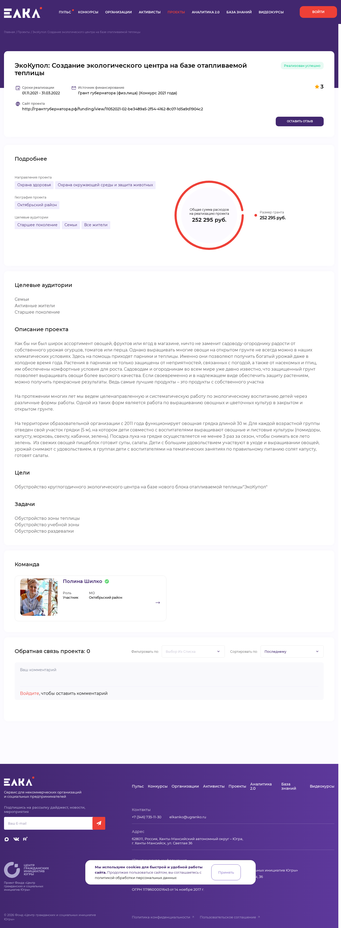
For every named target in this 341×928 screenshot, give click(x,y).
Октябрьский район (37, 204)
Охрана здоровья (34, 185)
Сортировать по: (244, 652)
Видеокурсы (271, 12)
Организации (118, 12)
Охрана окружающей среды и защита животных (105, 185)
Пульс (65, 12)
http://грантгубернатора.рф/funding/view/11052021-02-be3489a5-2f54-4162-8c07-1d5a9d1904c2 (112, 109)
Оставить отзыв (300, 121)
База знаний (239, 12)
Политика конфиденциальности (161, 917)
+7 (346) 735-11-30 (146, 817)
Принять (226, 872)
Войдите (29, 693)
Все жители (96, 224)
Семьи (70, 224)
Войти (318, 12)
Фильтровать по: (145, 652)
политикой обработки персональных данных (136, 878)
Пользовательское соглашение (228, 917)
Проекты (176, 12)
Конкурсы (88, 12)
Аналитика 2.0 (206, 12)
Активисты (150, 12)
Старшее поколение (37, 224)
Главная (9, 32)
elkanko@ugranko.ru (187, 817)
